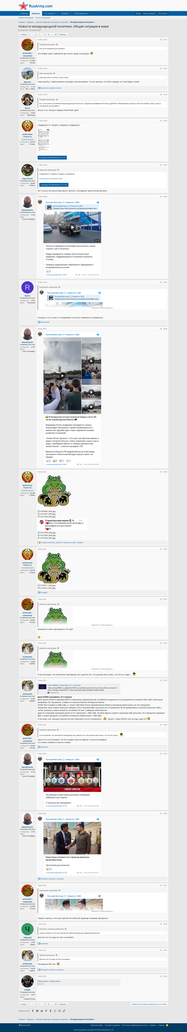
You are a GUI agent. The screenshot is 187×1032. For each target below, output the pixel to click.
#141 (165, 40)
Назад (23, 34)
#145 (165, 165)
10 (48, 34)
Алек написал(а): (45, 73)
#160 (165, 976)
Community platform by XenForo (93, 1030)
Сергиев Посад (29, 999)
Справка (152, 1025)
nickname (27, 656)
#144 (165, 121)
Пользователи (81, 13)
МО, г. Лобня (30, 89)
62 (56, 34)
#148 (165, 329)
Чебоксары (31, 115)
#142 (165, 68)
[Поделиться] (161, 39)
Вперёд (62, 34)
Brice (27, 108)
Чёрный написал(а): (47, 955)
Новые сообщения (25, 18)
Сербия (32, 664)
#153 (165, 680)
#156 (165, 813)
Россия (32, 63)
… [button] (32, 34)
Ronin (27, 295)
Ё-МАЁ (27, 990)
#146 (165, 196)
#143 (165, 94)
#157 (165, 885)
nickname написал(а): (47, 730)
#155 (165, 754)
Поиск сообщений (42, 18)
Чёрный (27, 937)
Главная (24, 13)
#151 (165, 599)
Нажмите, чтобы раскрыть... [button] (102, 308)
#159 (165, 950)
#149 (165, 472)
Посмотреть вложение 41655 (50, 178)
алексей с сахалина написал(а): (51, 929)
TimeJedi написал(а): (47, 44)
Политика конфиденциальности (135, 1025)
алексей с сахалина (27, 54)
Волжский (31, 303)
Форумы (36, 13)
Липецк (32, 185)
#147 (165, 282)
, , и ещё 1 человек (62, 542)
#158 (165, 924)
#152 (165, 643)
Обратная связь (97, 1025)
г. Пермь (32, 144)
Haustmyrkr (27, 210)
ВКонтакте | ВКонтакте (49, 981)
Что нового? (49, 13)
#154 (165, 725)
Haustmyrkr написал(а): (48, 287)
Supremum (27, 178)
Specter (27, 82)
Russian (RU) (26, 1025)
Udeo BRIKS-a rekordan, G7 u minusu (64, 685)
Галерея (64, 13)
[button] (57, 13)
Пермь (32, 944)
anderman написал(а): (47, 170)
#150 (165, 549)
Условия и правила (112, 1025)
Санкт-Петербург (28, 219)
